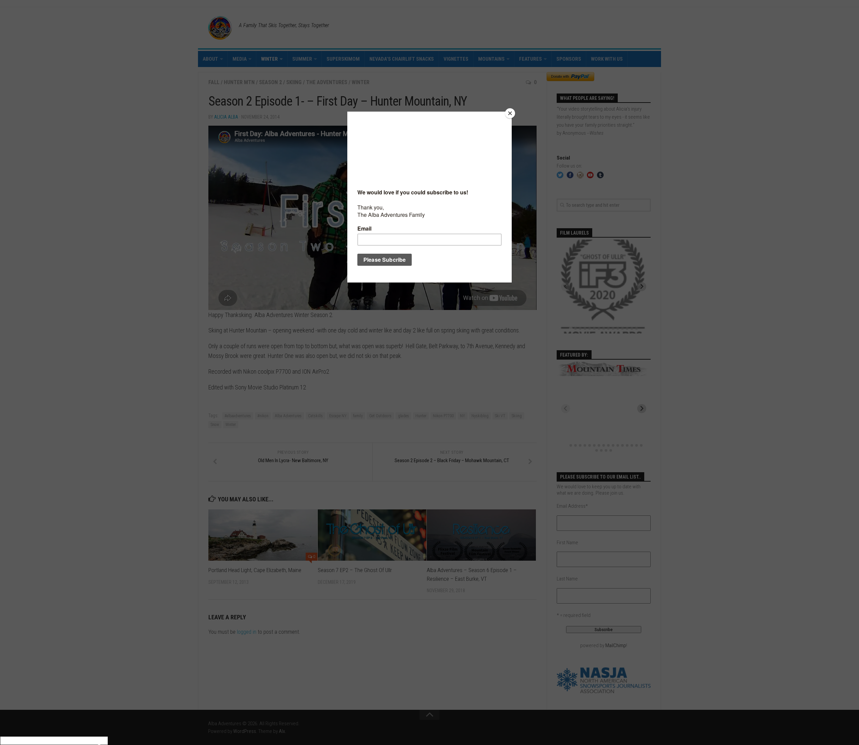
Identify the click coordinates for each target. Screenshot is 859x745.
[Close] (510, 113)
